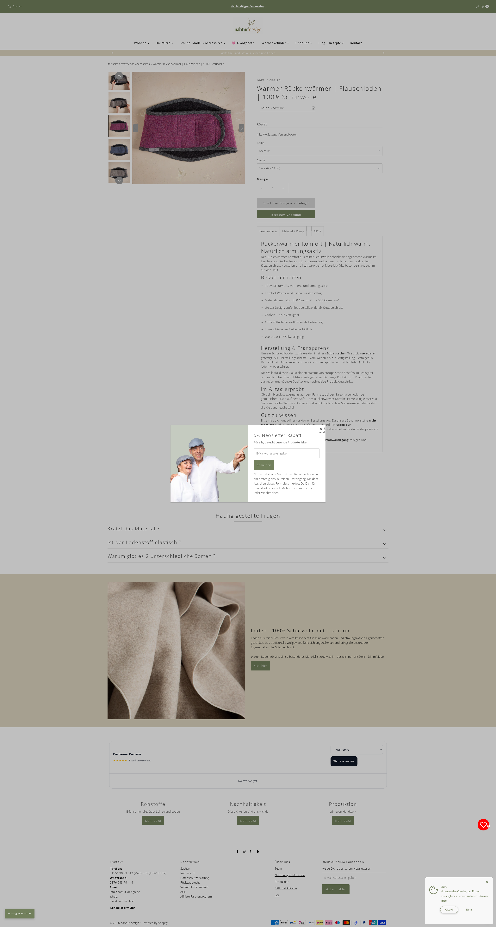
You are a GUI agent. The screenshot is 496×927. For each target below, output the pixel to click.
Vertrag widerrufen (20, 913)
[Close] (487, 880)
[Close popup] (321, 429)
